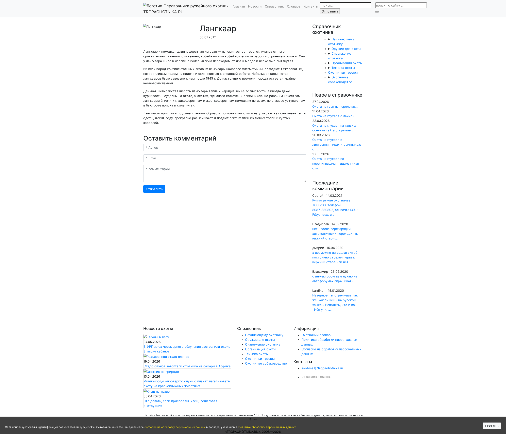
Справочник (274, 6)
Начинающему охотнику (264, 335)
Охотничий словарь (316, 335)
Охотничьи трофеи (343, 72)
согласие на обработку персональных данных (174, 427)
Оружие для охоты (346, 49)
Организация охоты (347, 63)
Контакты (311, 6)
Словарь (293, 6)
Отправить (330, 11)
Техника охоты (343, 68)
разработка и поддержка (318, 377)
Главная (238, 6)
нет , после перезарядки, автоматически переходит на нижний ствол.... (335, 233)
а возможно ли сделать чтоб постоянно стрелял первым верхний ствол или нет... (334, 257)
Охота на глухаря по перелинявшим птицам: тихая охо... (335, 163)
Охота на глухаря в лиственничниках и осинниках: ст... (336, 144)
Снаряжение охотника (262, 344)
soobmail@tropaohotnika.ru (322, 368)
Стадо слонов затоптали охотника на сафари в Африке (186, 366)
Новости (255, 6)
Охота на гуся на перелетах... (335, 106)
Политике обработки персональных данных (267, 427)
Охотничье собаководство (266, 363)
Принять (491, 425)
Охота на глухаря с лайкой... (334, 116)
